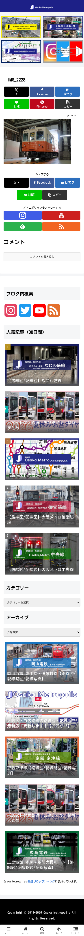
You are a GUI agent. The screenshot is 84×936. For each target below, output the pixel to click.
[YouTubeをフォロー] (61, 215)
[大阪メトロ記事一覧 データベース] (63, 27)
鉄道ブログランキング (41, 881)
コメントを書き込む (42, 256)
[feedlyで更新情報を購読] (23, 226)
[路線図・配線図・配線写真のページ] (21, 51)
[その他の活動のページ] (63, 51)
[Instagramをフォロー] (23, 215)
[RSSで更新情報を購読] (61, 226)
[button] (67, 104)
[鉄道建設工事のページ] (21, 27)
